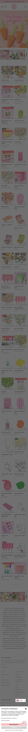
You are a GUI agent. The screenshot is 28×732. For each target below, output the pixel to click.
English (21, 700)
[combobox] (21, 700)
